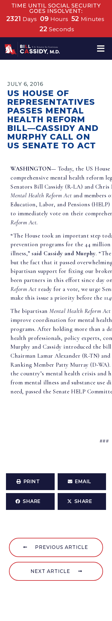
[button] (101, 48)
